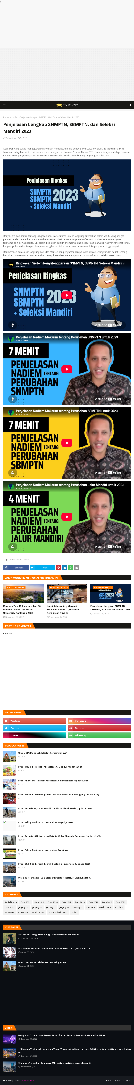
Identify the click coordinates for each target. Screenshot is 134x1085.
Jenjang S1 (51, 907)
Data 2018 (80, 902)
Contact (127, 1080)
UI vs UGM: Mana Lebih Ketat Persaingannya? (42, 752)
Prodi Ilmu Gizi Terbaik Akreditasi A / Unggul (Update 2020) (50, 766)
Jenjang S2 (64, 907)
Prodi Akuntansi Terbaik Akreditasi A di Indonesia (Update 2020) (53, 780)
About (117, 1080)
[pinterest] (99, 728)
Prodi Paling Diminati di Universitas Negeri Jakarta (46, 822)
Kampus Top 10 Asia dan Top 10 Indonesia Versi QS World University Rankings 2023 (22, 609)
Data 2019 (93, 902)
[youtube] (34, 721)
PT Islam (119, 907)
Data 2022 (9, 907)
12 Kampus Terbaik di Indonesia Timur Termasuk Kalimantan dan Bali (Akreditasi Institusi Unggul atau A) (74, 1051)
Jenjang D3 (23, 907)
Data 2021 (120, 902)
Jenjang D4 (37, 907)
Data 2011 (25, 902)
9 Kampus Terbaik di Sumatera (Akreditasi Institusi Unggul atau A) (54, 877)
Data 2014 (39, 902)
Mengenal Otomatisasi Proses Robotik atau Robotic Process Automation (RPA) (61, 1035)
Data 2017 (66, 902)
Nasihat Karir (105, 907)
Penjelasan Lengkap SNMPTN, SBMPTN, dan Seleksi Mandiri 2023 (110, 608)
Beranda (7, 117)
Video (15, 117)
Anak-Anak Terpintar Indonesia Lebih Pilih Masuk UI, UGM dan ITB (54, 948)
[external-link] (34, 735)
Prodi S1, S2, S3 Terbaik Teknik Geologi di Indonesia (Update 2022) (54, 863)
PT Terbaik (23, 912)
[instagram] (99, 721)
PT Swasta (9, 912)
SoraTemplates (28, 1080)
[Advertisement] (67, 26)
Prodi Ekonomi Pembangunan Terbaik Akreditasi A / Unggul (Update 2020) (58, 794)
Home (108, 1080)
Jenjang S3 (77, 907)
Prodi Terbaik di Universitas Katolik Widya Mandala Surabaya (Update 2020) (59, 836)
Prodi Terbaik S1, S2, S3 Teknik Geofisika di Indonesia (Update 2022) (55, 808)
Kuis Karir (90, 907)
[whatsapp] (99, 735)
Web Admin (11, 138)
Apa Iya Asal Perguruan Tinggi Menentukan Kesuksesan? (49, 934)
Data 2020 (107, 902)
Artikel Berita (16, 559)
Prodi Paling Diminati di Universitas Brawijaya (43, 850)
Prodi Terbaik (38, 912)
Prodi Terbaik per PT (58, 912)
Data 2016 (53, 902)
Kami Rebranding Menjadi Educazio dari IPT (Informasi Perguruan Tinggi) (63, 609)
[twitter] (34, 728)
